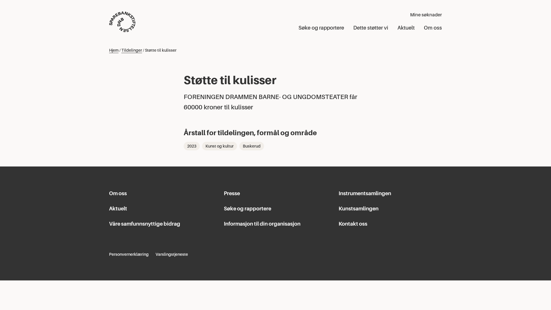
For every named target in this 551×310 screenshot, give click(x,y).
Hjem (114, 50)
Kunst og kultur (219, 146)
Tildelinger (131, 50)
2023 (191, 146)
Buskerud (252, 146)
